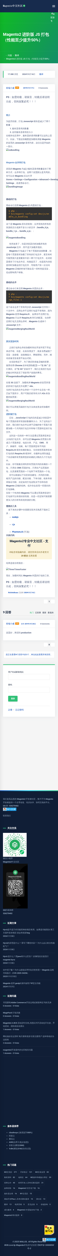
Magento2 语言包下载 (29, 1188)
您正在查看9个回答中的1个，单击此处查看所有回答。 (29, 654)
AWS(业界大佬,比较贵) (19, 1142)
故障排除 (9, 1188)
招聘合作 (9, 1183)
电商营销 (20, 1204)
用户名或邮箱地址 (16, 672)
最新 (44, 612)
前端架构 (46, 1204)
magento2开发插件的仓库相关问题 (18, 1050)
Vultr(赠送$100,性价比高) (20, 1148)
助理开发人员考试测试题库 (30, 1183)
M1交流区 (26, 1194)
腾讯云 (12, 1139)
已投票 (38, 612)
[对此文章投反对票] (53, 601)
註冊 (10, 710)
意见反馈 (32, 1204)
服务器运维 (10, 1194)
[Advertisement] (29, 753)
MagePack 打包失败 (11, 1013)
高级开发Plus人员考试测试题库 (18, 1199)
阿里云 (12, 1136)
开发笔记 (26, 1172)
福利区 (22, 1177)
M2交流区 (10, 1172)
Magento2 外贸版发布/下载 (29, 1210)
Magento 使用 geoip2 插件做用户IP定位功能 (21, 983)
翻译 (17, 55)
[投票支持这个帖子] (45, 601)
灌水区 (40, 1199)
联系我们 (7, 816)
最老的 (51, 612)
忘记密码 (19, 710)
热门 (32, 612)
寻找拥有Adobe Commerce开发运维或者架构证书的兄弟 (27, 1002)
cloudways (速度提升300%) (20, 1132)
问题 (10, 55)
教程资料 (9, 1177)
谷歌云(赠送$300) (16, 1145)
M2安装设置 (42, 1172)
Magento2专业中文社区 (26, 1245)
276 (17, 88)
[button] (11, 17)
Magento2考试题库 (13, 1215)
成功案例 (9, 1210)
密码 (10, 685)
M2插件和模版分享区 (40, 1177)
